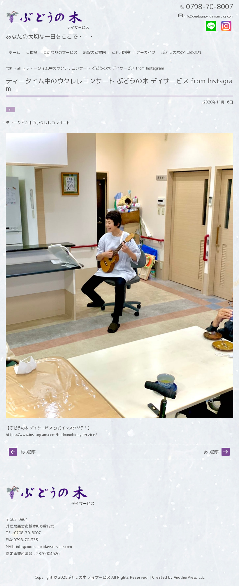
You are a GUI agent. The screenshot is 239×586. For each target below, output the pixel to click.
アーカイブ (145, 52)
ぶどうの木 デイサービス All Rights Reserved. (107, 577)
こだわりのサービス (60, 52)
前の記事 (28, 451)
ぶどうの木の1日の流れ (181, 52)
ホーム (14, 52)
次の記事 (211, 451)
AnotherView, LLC (189, 577)
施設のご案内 (94, 52)
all (19, 68)
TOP (9, 68)
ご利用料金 (121, 52)
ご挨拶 (31, 52)
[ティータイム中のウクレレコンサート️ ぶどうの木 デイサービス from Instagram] (119, 416)
